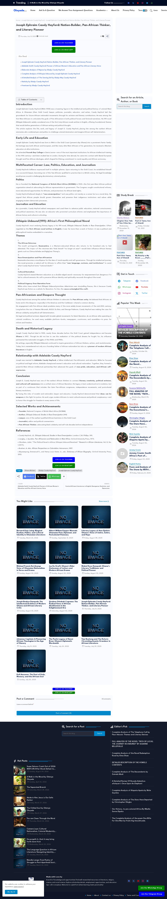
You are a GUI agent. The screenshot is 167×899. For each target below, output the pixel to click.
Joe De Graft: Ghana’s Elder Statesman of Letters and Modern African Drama (62, 568)
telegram (127, 281)
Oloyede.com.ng (24, 10)
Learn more (18, 886)
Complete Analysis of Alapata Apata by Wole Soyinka (140, 438)
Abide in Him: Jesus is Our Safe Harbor (40, 799)
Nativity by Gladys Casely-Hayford (35, 81)
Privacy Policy (129, 10)
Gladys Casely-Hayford (47, 470)
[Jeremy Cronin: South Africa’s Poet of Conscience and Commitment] (122, 453)
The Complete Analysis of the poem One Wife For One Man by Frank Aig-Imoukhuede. (131, 820)
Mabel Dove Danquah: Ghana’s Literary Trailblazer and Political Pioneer (96, 568)
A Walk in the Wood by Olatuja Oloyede (40, 778)
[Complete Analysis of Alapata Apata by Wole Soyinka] (122, 437)
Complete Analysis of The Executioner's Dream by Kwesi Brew (140, 408)
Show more (103, 501)
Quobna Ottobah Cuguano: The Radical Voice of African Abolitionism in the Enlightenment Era (63, 605)
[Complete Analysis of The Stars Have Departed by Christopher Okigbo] (122, 421)
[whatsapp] (152, 3)
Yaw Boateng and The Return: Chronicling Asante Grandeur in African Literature (96, 641)
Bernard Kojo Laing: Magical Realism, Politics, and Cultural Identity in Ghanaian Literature (31, 533)
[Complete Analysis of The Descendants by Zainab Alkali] (122, 375)
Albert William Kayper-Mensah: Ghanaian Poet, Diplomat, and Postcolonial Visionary (63, 533)
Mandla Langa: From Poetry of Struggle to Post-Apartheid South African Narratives (41, 861)
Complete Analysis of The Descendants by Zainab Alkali (140, 376)
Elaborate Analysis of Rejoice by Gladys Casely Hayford (43, 70)
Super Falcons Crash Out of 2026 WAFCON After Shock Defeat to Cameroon (41, 768)
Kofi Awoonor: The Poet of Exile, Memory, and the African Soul (31, 676)
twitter (144, 293)
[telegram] (147, 3)
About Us (115, 10)
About (96, 895)
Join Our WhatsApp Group (151, 888)
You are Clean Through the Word (41, 818)
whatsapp (126, 287)
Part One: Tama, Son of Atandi (124, 257)
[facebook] (128, 3)
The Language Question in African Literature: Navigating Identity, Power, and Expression (41, 851)
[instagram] (142, 3)
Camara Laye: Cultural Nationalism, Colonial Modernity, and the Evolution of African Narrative (41, 830)
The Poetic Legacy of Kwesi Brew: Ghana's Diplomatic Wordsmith (61, 641)
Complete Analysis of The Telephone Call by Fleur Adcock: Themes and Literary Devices (140, 347)
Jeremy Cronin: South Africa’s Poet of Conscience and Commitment (140, 454)
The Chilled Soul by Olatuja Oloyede (38, 809)
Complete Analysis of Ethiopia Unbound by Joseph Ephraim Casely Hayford (51, 74)
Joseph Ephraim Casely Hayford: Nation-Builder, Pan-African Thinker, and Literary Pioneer (57, 62)
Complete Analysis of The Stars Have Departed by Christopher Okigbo (140, 422)
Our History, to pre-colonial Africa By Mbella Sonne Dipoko (131, 810)
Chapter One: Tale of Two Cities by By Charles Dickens (125, 222)
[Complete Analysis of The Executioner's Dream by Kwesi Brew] (122, 407)
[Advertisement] (134, 55)
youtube (144, 287)
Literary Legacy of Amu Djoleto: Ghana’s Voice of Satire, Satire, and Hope (96, 533)
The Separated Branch (39, 3)
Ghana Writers (30, 470)
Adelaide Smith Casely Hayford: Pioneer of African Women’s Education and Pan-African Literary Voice (61, 66)
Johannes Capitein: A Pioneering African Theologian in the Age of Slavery (31, 641)
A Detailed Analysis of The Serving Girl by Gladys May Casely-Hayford (49, 78)
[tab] (33, 10)
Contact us (106, 895)
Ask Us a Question (47, 10)
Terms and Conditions (135, 895)
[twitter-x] (133, 3)
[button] (145, 10)
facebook (144, 281)
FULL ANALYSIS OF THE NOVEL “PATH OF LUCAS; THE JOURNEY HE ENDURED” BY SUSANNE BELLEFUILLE (138, 392)
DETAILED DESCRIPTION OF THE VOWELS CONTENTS (129, 764)
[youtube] (138, 3)
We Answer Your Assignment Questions (76, 10)
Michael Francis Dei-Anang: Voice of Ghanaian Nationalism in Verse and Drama (31, 568)
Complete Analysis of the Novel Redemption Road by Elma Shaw (140, 362)
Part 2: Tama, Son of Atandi (143, 222)
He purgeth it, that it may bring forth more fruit (40, 840)
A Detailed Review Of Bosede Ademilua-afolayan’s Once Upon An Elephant (129, 782)
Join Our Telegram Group (151, 894)
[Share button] (63, 476)
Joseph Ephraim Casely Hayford (33, 20)
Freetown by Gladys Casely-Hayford (36, 85)
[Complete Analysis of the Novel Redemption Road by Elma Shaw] (122, 361)
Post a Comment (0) (63, 713)
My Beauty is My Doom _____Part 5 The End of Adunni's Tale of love (143, 257)
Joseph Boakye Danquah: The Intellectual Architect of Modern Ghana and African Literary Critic (31, 605)
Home (32, 10)
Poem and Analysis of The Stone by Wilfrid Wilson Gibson (140, 468)
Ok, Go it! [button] (11, 892)
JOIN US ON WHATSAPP (63, 50)
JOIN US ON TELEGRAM (63, 43)
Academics (101, 10)
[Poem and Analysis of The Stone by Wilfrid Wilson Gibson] (122, 467)
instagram (127, 293)
